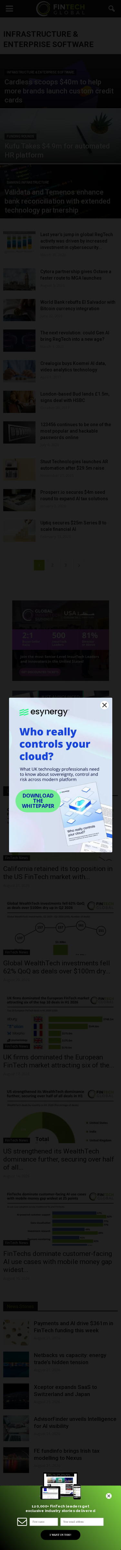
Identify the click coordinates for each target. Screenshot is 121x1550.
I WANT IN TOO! (60, 1534)
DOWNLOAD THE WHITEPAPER (38, 800)
